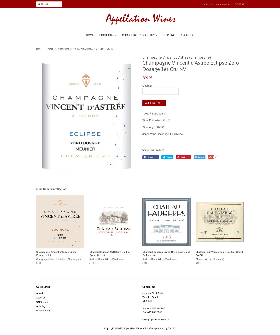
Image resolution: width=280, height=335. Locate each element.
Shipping (169, 35)
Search (40, 293)
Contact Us (42, 301)
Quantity (147, 85)
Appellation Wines (133, 328)
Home (90, 35)
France (50, 48)
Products (107, 35)
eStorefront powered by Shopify (159, 328)
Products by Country (138, 35)
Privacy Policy (43, 310)
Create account (222, 4)
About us (187, 35)
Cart (241, 4)
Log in (206, 4)
